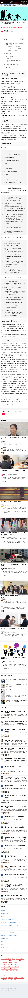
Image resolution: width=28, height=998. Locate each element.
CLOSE (22, 39)
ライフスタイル (16, 966)
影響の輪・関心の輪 (12, 973)
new (14, 958)
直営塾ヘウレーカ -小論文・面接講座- (9, 935)
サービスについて (4, 947)
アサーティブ (5, 960)
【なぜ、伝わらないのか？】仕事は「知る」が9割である (16, 867)
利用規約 (9, 986)
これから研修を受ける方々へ (12, 64)
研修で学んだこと (11, 58)
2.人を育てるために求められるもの (14, 48)
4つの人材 (9, 958)
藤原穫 (5, 599)
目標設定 (20, 27)
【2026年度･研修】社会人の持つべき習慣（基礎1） (15, 730)
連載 (2, 944)
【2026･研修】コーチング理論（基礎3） (15, 816)
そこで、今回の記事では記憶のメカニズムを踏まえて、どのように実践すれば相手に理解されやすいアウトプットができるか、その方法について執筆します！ (14, 635)
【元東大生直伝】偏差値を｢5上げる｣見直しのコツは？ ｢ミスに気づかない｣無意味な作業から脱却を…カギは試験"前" (16, 760)
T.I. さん (5, 505)
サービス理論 (5, 962)
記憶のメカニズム (6, 979)
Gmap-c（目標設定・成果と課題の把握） (15, 61)
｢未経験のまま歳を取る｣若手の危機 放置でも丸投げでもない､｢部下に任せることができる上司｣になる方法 (16, 723)
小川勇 (5, 632)
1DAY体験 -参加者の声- (6, 913)
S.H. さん (5, 474)
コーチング (14, 27)
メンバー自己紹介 (4, 929)
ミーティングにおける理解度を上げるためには (12, 628)
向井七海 (5, 537)
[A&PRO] (14, 2)
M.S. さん (6, 30)
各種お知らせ (4, 910)
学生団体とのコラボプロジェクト (9, 972)
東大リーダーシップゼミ (20, 975)
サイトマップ (22, 986)
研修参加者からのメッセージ (7, 938)
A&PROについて (4, 916)
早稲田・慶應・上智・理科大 (8, 975)
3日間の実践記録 (9, 56)
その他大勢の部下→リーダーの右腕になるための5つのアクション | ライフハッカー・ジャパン (16, 779)
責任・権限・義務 (15, 979)
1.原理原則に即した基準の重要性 (14, 46)
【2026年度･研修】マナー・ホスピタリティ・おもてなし (15, 749)
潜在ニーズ (5, 977)
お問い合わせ (3, 988)
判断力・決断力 (5, 970)
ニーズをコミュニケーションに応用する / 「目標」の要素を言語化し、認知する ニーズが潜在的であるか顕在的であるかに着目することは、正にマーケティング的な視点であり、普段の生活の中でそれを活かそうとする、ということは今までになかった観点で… (14, 510)
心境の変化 (8, 53)
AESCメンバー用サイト (11, 988)
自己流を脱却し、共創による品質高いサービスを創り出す (16, 885)
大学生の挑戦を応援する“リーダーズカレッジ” (11, 950)
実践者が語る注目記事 (21, 972)
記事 (2, 941)
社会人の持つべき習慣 (19, 977)
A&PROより (8, 67)
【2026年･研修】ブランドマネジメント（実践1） (15, 786)
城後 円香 (5, 441)
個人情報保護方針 (15, 986)
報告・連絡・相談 (14, 970)
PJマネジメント (20, 958)
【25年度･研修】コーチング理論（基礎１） (15, 845)
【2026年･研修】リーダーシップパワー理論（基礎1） (15, 807)
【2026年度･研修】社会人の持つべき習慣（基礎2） (15, 712)
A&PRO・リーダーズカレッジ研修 (8, 919)
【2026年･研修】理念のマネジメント (14, 766)
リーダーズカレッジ (14, 968)
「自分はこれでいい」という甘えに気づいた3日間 (13, 470)
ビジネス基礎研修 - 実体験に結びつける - (9, 925)
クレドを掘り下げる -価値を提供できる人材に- (11, 922)
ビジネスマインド (6, 964)
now (3, 958)
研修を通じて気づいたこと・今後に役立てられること (14, 44)
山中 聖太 (5, 661)
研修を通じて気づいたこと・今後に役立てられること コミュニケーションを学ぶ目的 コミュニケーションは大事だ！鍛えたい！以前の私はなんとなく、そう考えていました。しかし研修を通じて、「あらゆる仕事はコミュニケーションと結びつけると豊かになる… (14, 666)
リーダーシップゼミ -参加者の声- (10, 4)
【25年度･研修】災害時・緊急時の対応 (14, 874)
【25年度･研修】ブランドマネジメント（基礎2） (15, 856)
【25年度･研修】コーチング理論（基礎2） (15, 827)
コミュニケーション (6, 27)
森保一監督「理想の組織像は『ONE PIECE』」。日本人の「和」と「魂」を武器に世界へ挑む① (15, 742)
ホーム (1, 4)
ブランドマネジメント (7, 966)
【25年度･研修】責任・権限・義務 (13, 895)
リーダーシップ (5, 968)
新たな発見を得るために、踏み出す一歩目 (11, 501)
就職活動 (4, 973)
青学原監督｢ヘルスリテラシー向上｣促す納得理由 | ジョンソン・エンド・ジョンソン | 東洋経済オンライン (16, 839)
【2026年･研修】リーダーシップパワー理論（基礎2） (15, 796)
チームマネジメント (13, 962)
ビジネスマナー (14, 964)
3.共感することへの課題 (12, 50)
